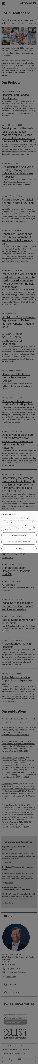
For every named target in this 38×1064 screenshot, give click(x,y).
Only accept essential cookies (19, 542)
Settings (19, 548)
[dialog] (19, 532)
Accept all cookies (19, 535)
